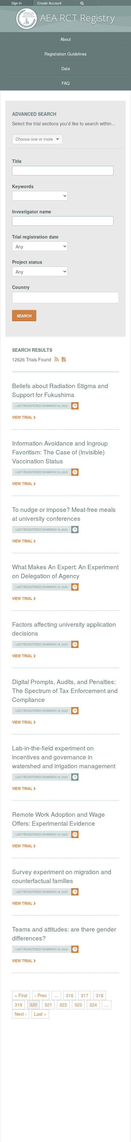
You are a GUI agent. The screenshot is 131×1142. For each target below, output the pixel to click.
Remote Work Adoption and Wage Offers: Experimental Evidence (58, 818)
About (65, 39)
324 (93, 1004)
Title (17, 161)
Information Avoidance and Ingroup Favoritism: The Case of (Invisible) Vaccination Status (60, 451)
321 (48, 1004)
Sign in (16, 2)
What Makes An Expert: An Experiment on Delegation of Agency (65, 571)
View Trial (22, 417)
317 (84, 995)
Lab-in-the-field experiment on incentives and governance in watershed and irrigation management (63, 756)
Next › (21, 1014)
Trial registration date (35, 236)
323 (78, 1004)
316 (69, 995)
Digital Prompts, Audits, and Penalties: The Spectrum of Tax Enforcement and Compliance (65, 690)
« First (21, 995)
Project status (27, 262)
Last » (40, 1014)
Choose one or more (34, 139)
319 (18, 1004)
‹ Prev (41, 995)
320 (33, 1004)
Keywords (23, 186)
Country (21, 287)
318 (99, 995)
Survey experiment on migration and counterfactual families (61, 876)
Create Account (49, 2)
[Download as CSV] (64, 359)
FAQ (66, 83)
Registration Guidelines (65, 54)
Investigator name (31, 211)
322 (63, 1004)
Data (65, 68)
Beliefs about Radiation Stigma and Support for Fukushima (60, 390)
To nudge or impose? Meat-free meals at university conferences (64, 513)
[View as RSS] (56, 359)
